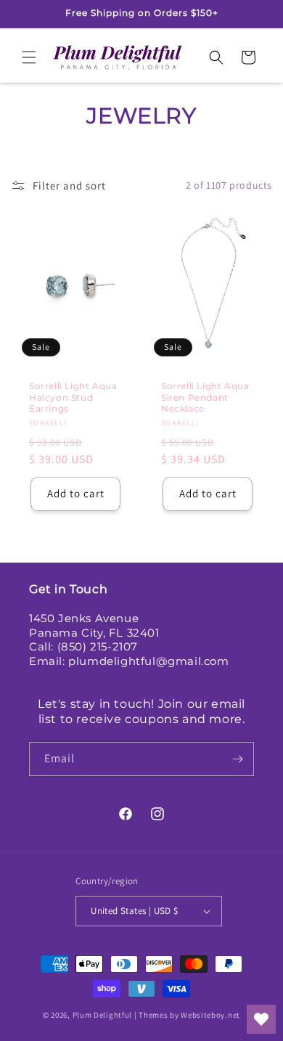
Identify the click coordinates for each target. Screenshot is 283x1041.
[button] (29, 57)
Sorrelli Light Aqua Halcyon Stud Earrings (73, 397)
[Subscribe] (237, 759)
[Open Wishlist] (261, 1019)
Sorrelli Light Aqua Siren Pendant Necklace (205, 397)
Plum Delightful (103, 1015)
